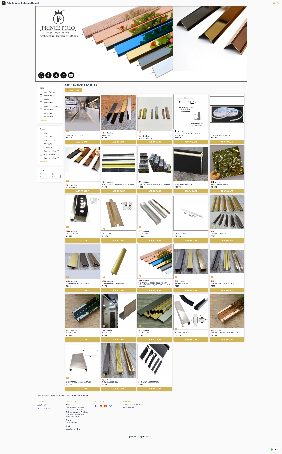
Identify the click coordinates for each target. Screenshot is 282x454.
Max (53, 174)
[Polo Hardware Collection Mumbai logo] (4, 3)
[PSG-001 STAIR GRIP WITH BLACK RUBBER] (119, 169)
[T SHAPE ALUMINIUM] (227, 218)
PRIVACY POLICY (44, 408)
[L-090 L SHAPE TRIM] (155, 119)
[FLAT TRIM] (119, 119)
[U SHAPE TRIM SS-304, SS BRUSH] (82, 367)
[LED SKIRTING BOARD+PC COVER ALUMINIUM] (191, 119)
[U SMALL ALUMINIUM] (119, 367)
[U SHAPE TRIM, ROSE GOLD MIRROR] (227, 317)
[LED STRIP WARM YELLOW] (227, 119)
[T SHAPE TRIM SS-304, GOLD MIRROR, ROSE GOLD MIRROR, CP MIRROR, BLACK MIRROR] (155, 268)
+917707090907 (72, 423)
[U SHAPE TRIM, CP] (191, 317)
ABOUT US (42, 405)
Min (41, 174)
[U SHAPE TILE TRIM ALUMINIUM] (227, 268)
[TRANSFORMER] (191, 218)
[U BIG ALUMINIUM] (191, 268)
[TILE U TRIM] (119, 218)
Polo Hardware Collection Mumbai (23, 3)
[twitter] (110, 406)
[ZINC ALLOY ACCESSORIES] (155, 367)
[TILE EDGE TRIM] (82, 218)
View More (43, 120)
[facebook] (96, 406)
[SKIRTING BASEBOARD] (82, 119)
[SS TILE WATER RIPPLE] (227, 169)
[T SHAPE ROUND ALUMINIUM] (119, 268)
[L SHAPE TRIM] (82, 169)
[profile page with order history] (274, 3)
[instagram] (101, 406)
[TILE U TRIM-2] (155, 218)
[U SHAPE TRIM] (82, 317)
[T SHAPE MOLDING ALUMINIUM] (82, 268)
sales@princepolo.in (73, 429)
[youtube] (106, 406)
